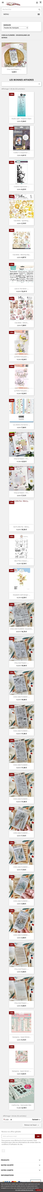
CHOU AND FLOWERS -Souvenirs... (21, 629)
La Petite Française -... (21, 357)
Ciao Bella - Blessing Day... (21, 255)
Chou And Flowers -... (14, 69)
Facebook (3, 1150)
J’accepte (38, 1190)
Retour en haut (31, 1125)
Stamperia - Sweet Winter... (21, 1037)
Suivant (36, 1120)
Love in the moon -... (21, 289)
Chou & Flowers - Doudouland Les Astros (16, 36)
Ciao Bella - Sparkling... (21, 221)
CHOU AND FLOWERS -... (21, 697)
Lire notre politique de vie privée (24, 1190)
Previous (3, 56)
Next (40, 56)
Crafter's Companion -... (22, 153)
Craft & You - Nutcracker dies (21, 1105)
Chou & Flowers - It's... (21, 459)
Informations (7, 1175)
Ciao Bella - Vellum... (21, 323)
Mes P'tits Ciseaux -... (21, 561)
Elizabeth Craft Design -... (21, 595)
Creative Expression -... (21, 187)
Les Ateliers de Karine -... (21, 425)
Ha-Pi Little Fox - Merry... (21, 527)
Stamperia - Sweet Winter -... (21, 1071)
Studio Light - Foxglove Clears (21, 119)
